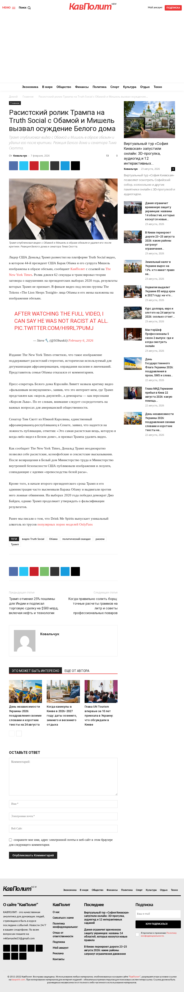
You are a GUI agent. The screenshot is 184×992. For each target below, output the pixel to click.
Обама (53, 539)
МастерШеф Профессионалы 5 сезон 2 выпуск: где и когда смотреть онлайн (159, 338)
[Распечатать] (54, 165)
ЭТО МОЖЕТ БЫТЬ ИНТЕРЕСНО (35, 671)
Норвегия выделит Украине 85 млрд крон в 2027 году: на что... (160, 291)
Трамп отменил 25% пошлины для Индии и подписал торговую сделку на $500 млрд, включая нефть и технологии (33, 606)
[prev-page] (12, 733)
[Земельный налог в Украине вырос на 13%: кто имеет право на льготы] (133, 266)
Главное (28, 96)
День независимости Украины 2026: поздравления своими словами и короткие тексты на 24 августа (25, 715)
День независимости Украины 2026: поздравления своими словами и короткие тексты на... (160, 422)
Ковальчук (20, 155)
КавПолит (77, 269)
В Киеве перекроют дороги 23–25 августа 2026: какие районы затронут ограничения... (160, 240)
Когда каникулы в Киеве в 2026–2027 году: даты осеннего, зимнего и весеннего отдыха (62, 715)
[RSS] (31, 948)
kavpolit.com (18, 980)
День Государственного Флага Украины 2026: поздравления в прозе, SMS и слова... (159, 367)
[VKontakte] (14, 956)
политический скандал (76, 539)
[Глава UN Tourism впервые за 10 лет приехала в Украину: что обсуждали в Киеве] (101, 691)
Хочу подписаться (156, 924)
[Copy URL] (75, 165)
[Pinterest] (34, 165)
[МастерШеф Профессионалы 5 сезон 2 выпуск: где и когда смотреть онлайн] (133, 334)
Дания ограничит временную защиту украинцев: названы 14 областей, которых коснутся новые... (160, 211)
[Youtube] (22, 956)
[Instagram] (14, 948)
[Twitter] (23, 165)
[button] (25, 7)
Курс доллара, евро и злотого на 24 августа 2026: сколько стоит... (160, 312)
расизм (100, 539)
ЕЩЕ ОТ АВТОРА (77, 671)
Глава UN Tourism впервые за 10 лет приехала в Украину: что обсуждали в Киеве (99, 715)
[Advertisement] (92, 49)
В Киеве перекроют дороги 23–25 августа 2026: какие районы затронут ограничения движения (105, 950)
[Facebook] (13, 165)
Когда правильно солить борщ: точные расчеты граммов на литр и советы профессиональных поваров (93, 606)
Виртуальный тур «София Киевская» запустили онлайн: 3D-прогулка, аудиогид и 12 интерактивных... (146, 153)
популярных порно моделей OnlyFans (65, 524)
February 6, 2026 (80, 340)
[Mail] (22, 948)
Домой (13, 96)
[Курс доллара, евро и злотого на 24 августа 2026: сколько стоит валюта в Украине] (133, 313)
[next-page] (19, 733)
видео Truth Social (33, 539)
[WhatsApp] (44, 165)
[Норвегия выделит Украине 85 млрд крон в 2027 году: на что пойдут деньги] (133, 291)
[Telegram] (65, 165)
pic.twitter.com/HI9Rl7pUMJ (54, 328)
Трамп (15, 544)
